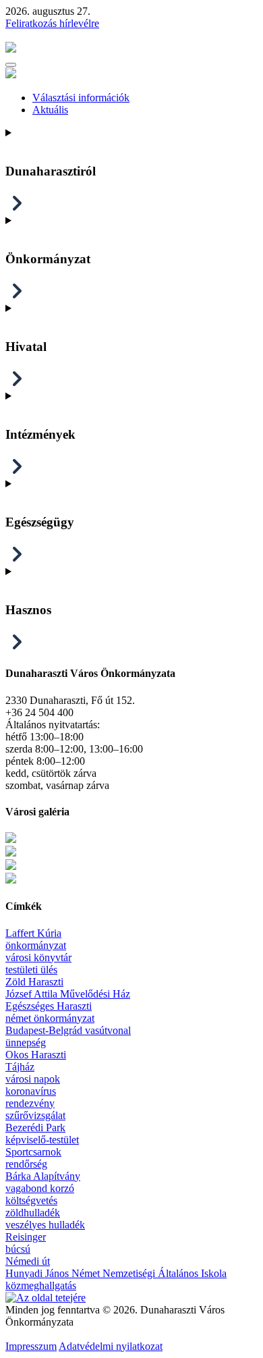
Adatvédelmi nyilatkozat (111, 1346)
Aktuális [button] (50, 109)
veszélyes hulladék (45, 1224)
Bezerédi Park (35, 1127)
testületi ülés (31, 969)
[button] (10, 65)
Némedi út (27, 1261)
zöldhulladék (32, 1212)
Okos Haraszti (35, 1054)
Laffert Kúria (33, 933)
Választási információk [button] (80, 97)
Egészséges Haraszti (48, 1006)
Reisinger (25, 1237)
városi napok (32, 1079)
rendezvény (30, 1103)
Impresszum (31, 1346)
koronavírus (30, 1091)
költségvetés (31, 1200)
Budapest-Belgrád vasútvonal (68, 1030)
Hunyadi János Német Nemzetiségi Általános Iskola (116, 1273)
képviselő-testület (42, 1139)
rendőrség (26, 1164)
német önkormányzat (49, 1018)
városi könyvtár (38, 957)
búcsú (17, 1249)
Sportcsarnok (33, 1152)
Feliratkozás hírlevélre (52, 23)
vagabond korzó (39, 1188)
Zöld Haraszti (34, 981)
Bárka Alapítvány (42, 1176)
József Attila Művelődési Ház (67, 994)
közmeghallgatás (40, 1285)
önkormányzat (35, 945)
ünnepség (25, 1042)
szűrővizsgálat (35, 1115)
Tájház (19, 1066)
